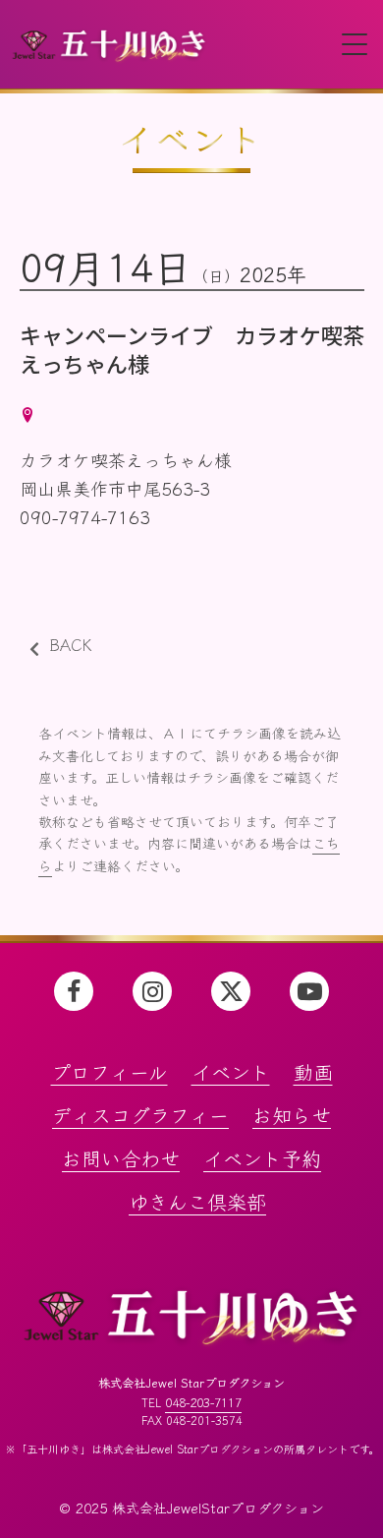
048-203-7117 (203, 1402)
